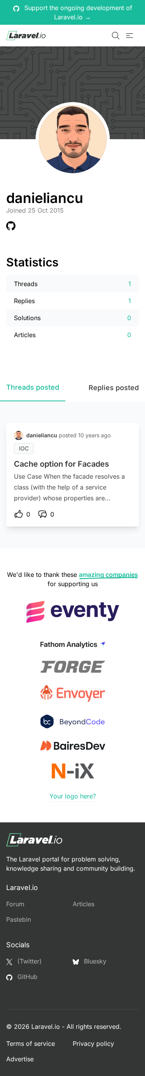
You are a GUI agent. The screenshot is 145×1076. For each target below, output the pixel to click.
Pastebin (18, 919)
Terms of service (30, 1043)
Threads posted (32, 387)
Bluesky (94, 961)
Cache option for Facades (61, 464)
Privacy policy (93, 1043)
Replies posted (114, 388)
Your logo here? (72, 796)
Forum (15, 904)
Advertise (20, 1059)
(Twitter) (28, 961)
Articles (83, 904)
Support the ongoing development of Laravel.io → (77, 12)
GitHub (26, 977)
